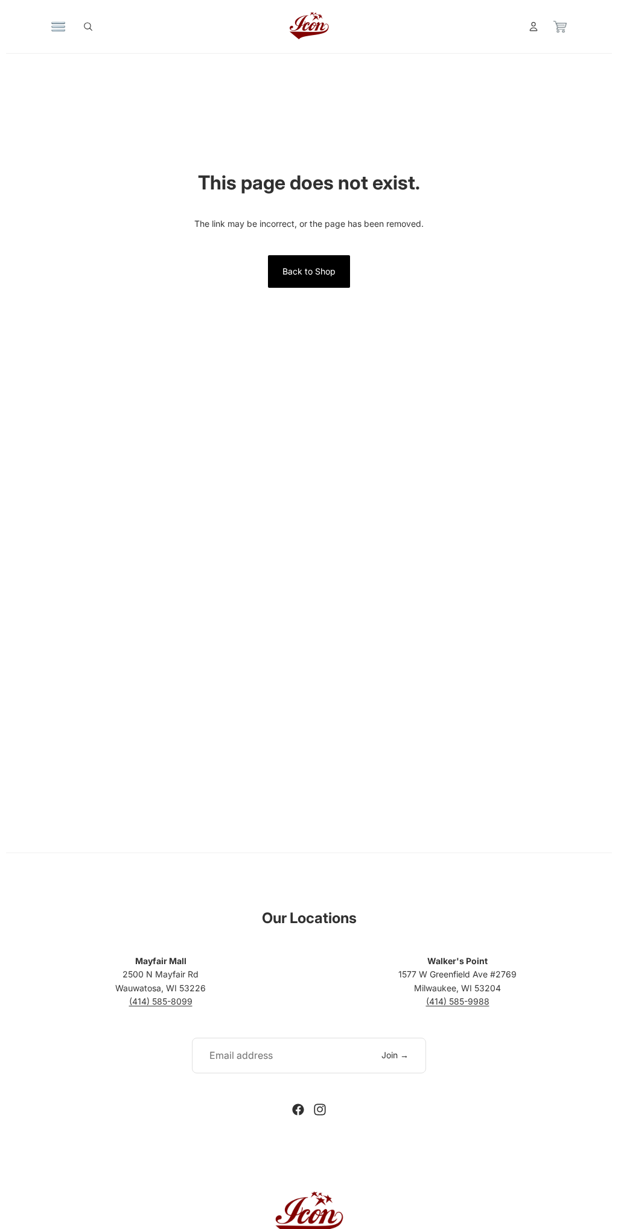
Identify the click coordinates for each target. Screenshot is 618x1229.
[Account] (533, 26)
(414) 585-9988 (457, 1001)
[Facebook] (298, 1109)
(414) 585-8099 (161, 1001)
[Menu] (58, 26)
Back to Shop (309, 271)
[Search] (88, 26)
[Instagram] (320, 1109)
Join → (395, 1055)
